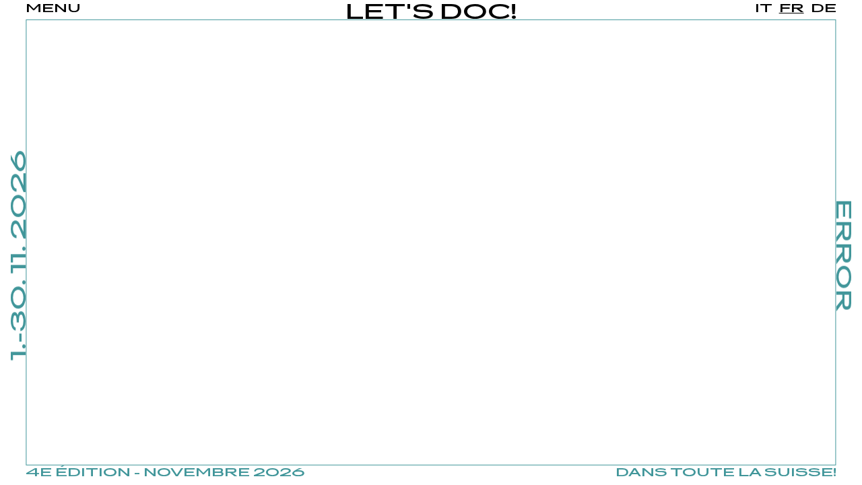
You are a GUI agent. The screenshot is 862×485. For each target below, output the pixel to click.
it (763, 9)
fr (791, 9)
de (823, 9)
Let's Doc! (431, 13)
